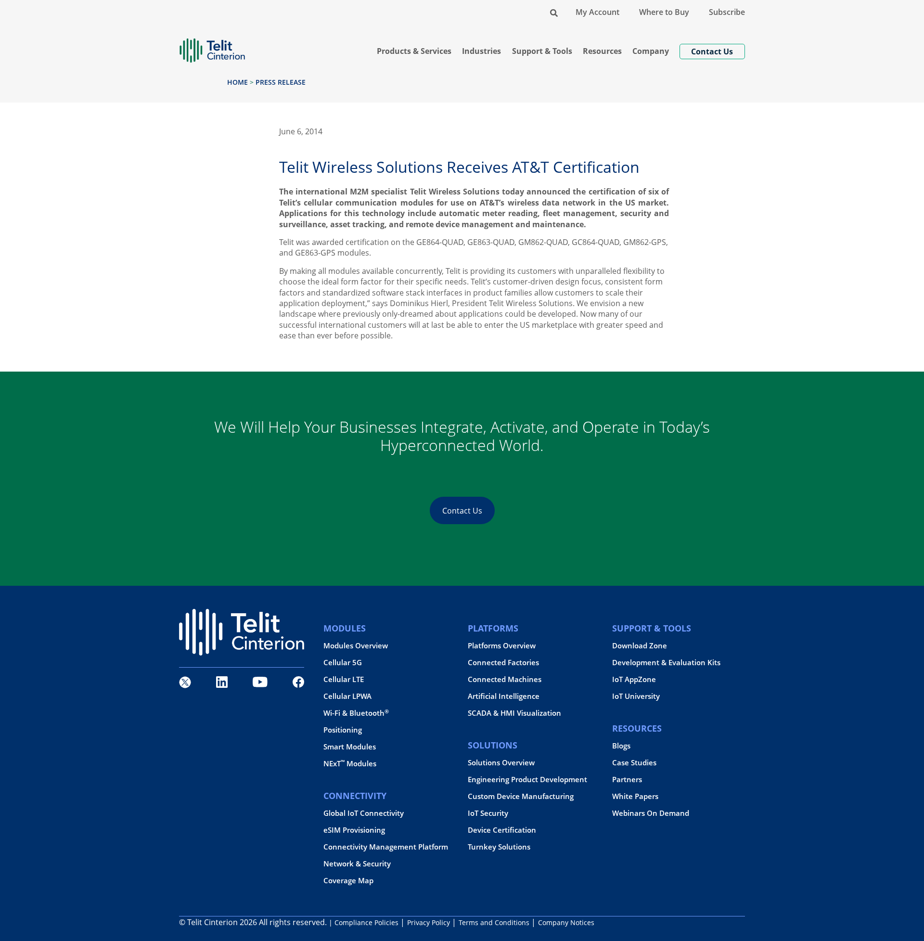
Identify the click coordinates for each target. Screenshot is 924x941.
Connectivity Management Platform (385, 847)
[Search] (554, 12)
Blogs (621, 745)
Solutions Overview (501, 762)
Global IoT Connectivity (363, 813)
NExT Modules (349, 763)
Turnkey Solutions (499, 847)
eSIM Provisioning (354, 830)
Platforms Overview (502, 645)
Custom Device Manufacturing (521, 796)
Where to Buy (664, 12)
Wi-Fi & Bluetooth (356, 713)
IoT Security (488, 813)
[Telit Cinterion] (212, 46)
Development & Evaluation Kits (666, 662)
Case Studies (634, 762)
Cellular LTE (343, 679)
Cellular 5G (342, 662)
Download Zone (639, 645)
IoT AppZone (634, 679)
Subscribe (727, 12)
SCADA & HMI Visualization (514, 713)
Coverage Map (348, 880)
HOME (237, 82)
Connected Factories (503, 662)
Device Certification (502, 830)
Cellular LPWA (347, 696)
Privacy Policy (428, 922)
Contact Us (462, 510)
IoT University (636, 696)
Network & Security (357, 863)
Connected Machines (504, 679)
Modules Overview (355, 645)
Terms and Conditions (494, 922)
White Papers (635, 796)
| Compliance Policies (363, 922)
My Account (597, 12)
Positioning (342, 730)
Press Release (281, 82)
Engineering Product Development (527, 779)
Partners (627, 779)
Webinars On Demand (650, 813)
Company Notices (566, 922)
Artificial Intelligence (503, 696)
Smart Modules (349, 746)
